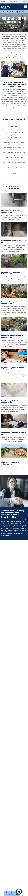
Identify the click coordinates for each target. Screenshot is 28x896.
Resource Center (13, 1)
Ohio (23, 25)
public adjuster (8, 105)
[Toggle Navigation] (25, 6)
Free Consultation (8, 12)
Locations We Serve (14, 25)
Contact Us (24, 1)
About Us (3, 1)
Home (5, 25)
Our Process (22, 12)
